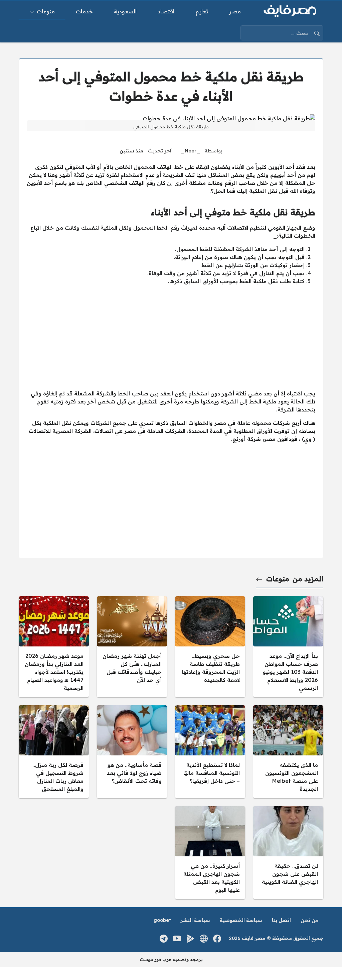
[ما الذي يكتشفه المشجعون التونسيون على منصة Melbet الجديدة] (288, 751)
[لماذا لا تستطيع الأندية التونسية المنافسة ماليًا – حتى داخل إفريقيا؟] (210, 751)
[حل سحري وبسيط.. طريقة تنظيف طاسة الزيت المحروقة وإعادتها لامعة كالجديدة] (210, 646)
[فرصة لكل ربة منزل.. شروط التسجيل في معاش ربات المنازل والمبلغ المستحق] (54, 751)
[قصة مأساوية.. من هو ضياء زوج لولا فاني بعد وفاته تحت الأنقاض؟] (132, 751)
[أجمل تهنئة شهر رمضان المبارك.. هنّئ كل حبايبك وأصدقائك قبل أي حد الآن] (132, 646)
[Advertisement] (171, 337)
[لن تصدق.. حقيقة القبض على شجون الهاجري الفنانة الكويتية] (288, 852)
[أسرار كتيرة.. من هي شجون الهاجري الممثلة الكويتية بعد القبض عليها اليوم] (210, 852)
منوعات (277, 579)
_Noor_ (190, 151)
